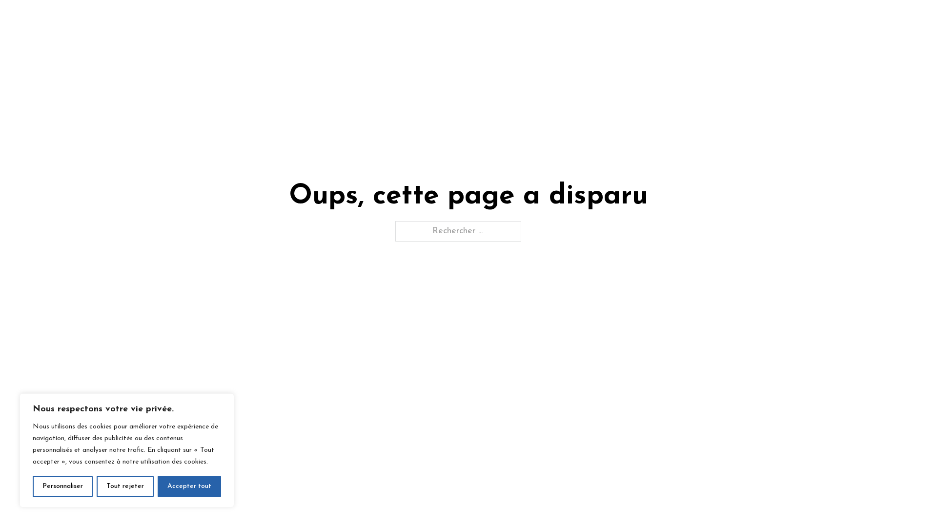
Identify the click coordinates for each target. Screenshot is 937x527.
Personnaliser (62, 486)
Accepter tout (189, 486)
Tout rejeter (125, 486)
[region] (127, 450)
